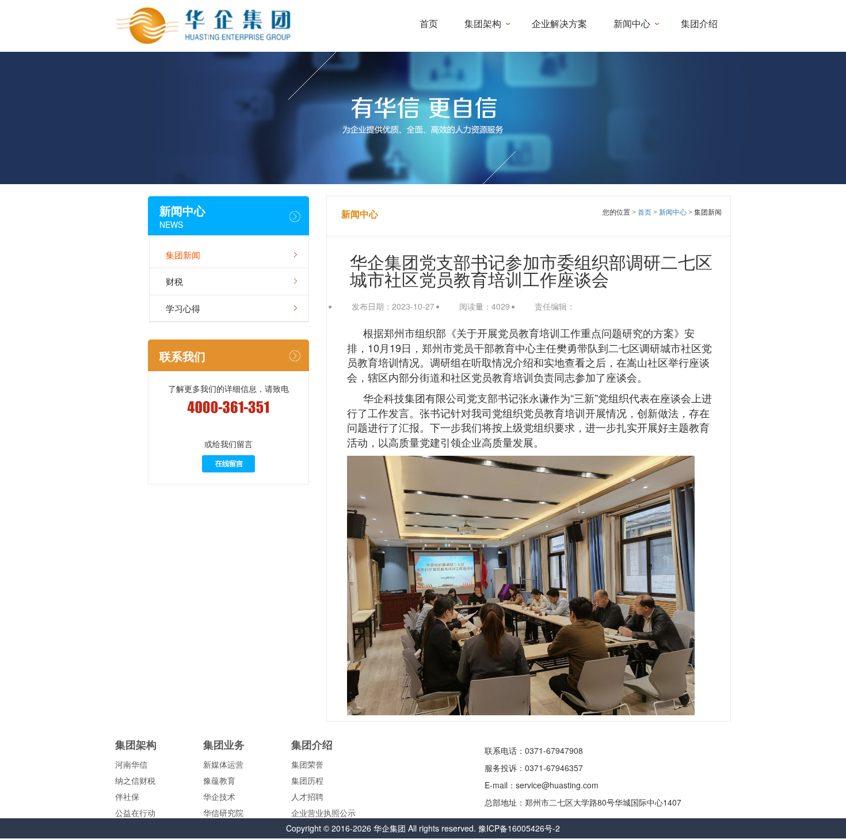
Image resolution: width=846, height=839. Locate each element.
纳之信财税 (135, 780)
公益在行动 (135, 812)
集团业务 (224, 744)
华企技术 (219, 796)
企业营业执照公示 (323, 812)
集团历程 (307, 780)
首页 (429, 23)
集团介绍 (699, 23)
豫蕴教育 (219, 780)
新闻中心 (631, 23)
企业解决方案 (559, 23)
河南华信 (131, 764)
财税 (174, 281)
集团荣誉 (307, 764)
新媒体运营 (223, 764)
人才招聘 (307, 796)
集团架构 (482, 23)
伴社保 (127, 796)
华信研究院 (223, 812)
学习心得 (183, 308)
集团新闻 (183, 255)
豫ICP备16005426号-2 (519, 828)
